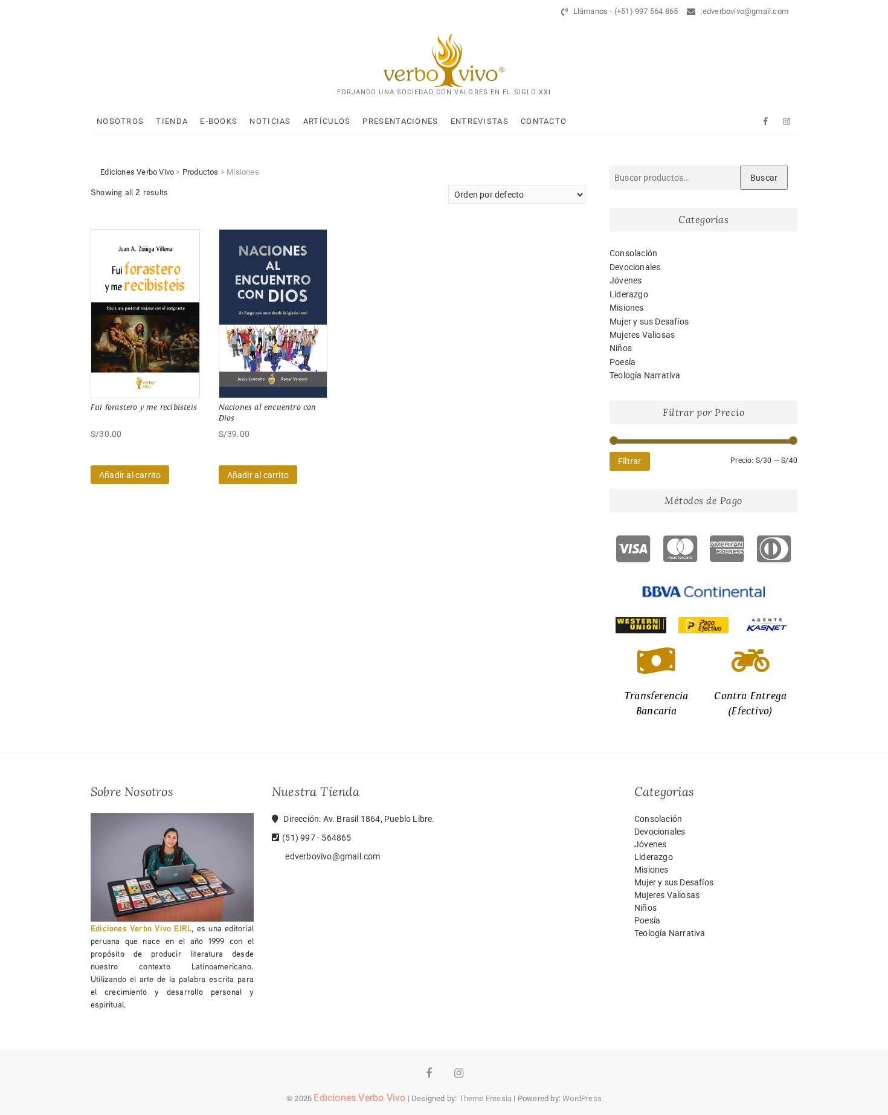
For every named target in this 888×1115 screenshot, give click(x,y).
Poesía (622, 362)
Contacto (544, 121)
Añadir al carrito (130, 475)
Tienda (172, 121)
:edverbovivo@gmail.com (743, 11)
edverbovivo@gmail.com (331, 856)
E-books (218, 121)
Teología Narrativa (645, 375)
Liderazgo (629, 294)
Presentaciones (400, 121)
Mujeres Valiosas (642, 335)
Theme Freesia (485, 1098)
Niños (621, 348)
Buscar (763, 178)
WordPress (582, 1098)
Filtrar (629, 461)
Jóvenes (626, 280)
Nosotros (120, 121)
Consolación (633, 253)
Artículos (327, 121)
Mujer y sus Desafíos (649, 321)
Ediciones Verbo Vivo (359, 1098)
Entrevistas (480, 121)
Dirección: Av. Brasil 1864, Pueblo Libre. (358, 819)
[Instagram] (786, 121)
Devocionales (635, 267)
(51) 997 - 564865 (316, 837)
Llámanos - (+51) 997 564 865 (624, 11)
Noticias (270, 121)
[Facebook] (765, 121)
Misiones (627, 307)
